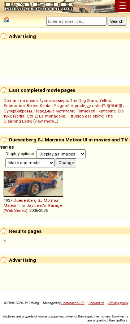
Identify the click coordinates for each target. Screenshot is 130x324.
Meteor (10, 205)
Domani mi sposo (21, 100)
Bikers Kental (39, 105)
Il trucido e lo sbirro (85, 116)
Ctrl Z (32, 116)
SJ (40, 200)
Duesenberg (24, 200)
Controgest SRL (72, 303)
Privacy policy (118, 303)
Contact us (96, 303)
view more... (46, 121)
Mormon (52, 200)
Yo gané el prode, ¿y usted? (79, 105)
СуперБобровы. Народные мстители (39, 111)
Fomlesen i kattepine (96, 111)
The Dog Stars (83, 100)
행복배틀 (115, 105)
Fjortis (19, 116)
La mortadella (52, 116)
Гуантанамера (54, 100)
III (19, 205)
